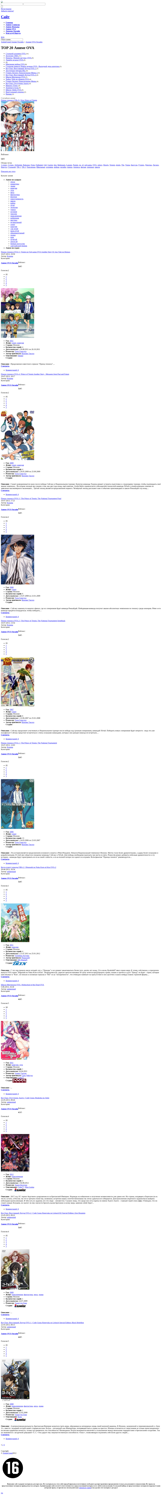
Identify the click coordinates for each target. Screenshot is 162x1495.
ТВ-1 (19, 167)
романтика (14, 184)
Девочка (148, 165)
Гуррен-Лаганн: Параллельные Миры (21, 81)
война (12, 203)
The (122, 165)
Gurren (50, 165)
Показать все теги (8, 171)
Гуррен (141, 165)
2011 (11, 341)
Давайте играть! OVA (15, 60)
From (33, 165)
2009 (12, 463)
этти (12, 190)
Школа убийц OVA (14, 90)
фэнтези (13, 197)
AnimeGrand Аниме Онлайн (12, 42)
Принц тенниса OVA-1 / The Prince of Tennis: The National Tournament (29, 743)
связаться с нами (85, 1488)
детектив (14, 207)
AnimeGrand (8, 1453)
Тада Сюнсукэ (20, 351)
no (80, 165)
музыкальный (16, 222)
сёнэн (12, 182)
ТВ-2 (24, 167)
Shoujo (106, 165)
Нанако (9, 94)
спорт (12, 224)
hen (55, 165)
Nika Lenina (29, 1187)
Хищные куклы (12, 88)
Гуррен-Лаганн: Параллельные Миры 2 (22, 73)
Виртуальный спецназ (15, 92)
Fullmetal (39, 165)
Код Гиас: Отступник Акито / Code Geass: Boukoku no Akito (25, 1098)
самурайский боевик (18, 246)
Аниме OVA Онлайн (34, 42)
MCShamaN (22, 960)
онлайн (63, 167)
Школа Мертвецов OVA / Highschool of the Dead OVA (22, 985)
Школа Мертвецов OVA (15, 77)
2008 (12, 587)
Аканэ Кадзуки (21, 1185)
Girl (45, 165)
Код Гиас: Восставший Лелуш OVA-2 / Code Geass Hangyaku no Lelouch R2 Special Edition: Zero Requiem (43, 1213)
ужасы (13, 210)
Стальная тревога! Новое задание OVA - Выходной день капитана (33, 66)
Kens (20, 1417)
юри (12, 237)
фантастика (15, 195)
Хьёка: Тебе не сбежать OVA (17, 79)
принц (69, 167)
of (82, 165)
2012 (12, 1174)
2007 (12, 710)
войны (56, 167)
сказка (13, 235)
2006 (12, 832)
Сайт (5, 17)
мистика (13, 220)
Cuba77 (21, 1078)
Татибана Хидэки (22, 956)
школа (97, 167)
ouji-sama (88, 165)
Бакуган (134, 165)
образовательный (17, 233)
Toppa (127, 165)
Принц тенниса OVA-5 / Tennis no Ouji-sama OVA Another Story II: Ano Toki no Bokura (35, 252)
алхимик (49, 167)
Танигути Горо (21, 1303)
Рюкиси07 (26, 958)
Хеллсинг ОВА (12, 56)
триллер (13, 214)
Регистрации (6, 9)
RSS (2, 37)
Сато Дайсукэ (27, 1075)
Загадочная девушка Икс (16, 71)
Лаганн (156, 165)
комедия (13, 188)
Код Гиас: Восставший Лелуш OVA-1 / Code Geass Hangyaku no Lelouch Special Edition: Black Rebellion (42, 1323)
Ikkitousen (61, 165)
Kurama (10, 256)
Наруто (4, 167)
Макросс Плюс (12, 86)
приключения (15, 216)
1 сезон (4, 165)
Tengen (112, 165)
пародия (13, 227)
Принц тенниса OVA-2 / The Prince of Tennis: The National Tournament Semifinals (33, 621)
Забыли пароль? (7, 11)
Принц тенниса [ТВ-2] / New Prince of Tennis (19, 100)
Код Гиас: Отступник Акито (17, 83)
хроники (90, 167)
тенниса (76, 167)
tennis (118, 165)
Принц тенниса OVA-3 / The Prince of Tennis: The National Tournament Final (31, 499)
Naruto (75, 165)
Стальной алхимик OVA (16, 54)
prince (100, 165)
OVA (95, 165)
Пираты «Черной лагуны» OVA (19, 58)
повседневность (16, 199)
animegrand (11, 872)
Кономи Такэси (28, 354)
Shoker (20, 356)
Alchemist (18, 165)
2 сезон (11, 165)
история (13, 212)
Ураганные (31, 167)
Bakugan (26, 165)
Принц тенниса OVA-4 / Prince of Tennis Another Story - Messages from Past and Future (35, 374)
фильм (83, 167)
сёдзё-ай (13, 239)
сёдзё (12, 205)
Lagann (69, 165)
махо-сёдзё (14, 231)
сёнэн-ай (14, 242)
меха (12, 192)
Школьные (40, 167)
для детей (14, 229)
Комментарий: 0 (12, 370)
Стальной (12, 167)
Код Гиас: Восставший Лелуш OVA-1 (21, 69)
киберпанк (14, 218)
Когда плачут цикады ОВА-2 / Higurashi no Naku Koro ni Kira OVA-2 (28, 867)
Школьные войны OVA (15, 64)
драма (12, 186)
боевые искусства (17, 244)
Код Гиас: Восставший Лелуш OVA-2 (21, 75)
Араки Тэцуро (20, 1073)
